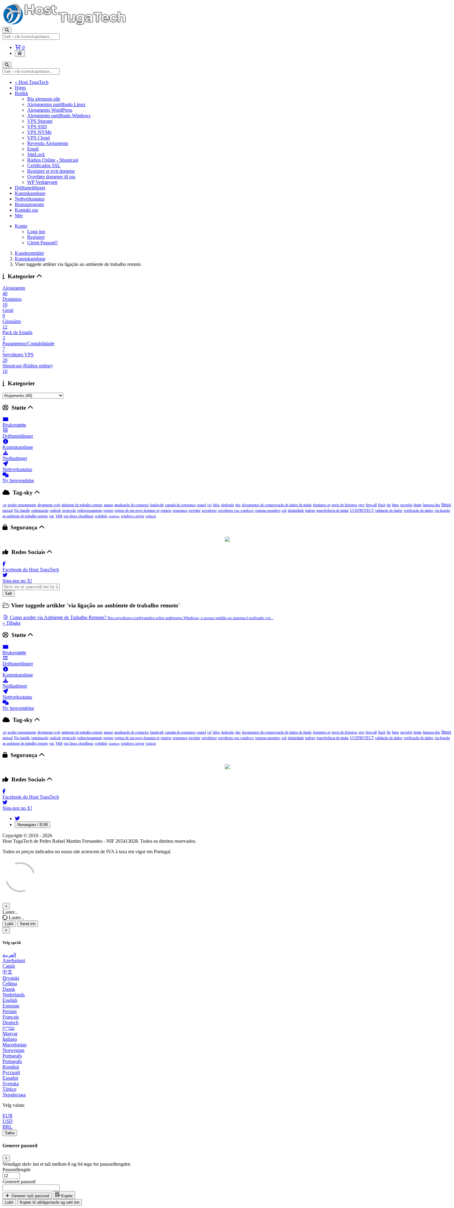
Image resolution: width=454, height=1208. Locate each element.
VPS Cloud (38, 137)
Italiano (9, 1039)
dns (238, 505)
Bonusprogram (29, 204)
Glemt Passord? (42, 242)
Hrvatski (10, 978)
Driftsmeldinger (30, 187)
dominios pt (321, 505)
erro (361, 505)
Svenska (10, 1083)
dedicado (227, 505)
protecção (69, 510)
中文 (7, 971)
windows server (132, 516)
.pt (4, 505)
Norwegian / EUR (32, 824)
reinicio (166, 510)
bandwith (157, 505)
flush (381, 505)
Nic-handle (22, 510)
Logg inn (36, 231)
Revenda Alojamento (47, 143)
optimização (39, 510)
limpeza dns (431, 505)
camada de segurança (180, 505)
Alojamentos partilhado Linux (56, 104)
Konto (21, 226)
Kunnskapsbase (30, 193)
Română (10, 1066)
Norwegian (13, 1050)
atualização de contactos (131, 505)
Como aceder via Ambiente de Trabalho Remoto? (141, 617)
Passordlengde (16, 1169)
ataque (108, 505)
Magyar (10, 1033)
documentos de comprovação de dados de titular (277, 505)
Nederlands (13, 994)
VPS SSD (37, 126)
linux (446, 504)
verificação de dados (418, 510)
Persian (9, 1011)
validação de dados (388, 510)
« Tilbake (11, 623)
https (395, 505)
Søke (10, 1133)
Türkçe (9, 1089)
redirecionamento (89, 510)
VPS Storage (40, 121)
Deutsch (10, 1022)
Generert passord (19, 1181)
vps (59, 515)
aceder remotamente (21, 505)
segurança (180, 510)
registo (108, 510)
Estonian (10, 1005)
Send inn (28, 923)
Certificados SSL (44, 165)
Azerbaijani (13, 960)
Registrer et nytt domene (51, 171)
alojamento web (48, 505)
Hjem (20, 87)
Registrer (36, 237)
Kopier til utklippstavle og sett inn (49, 1202)
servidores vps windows (236, 510)
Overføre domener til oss (51, 176)
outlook (55, 510)
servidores (209, 510)
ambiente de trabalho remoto (82, 505)
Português (12, 1055)
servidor (194, 510)
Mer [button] (19, 215)
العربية (9, 955)
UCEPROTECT (362, 510)
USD (7, 1121)
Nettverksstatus (29, 198)
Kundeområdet (29, 253)
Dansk (8, 989)
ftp (389, 505)
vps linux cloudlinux (79, 516)
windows (114, 516)
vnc (51, 516)
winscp (150, 516)
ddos (216, 505)
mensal (7, 510)
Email (33, 148)
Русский (11, 1072)
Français (10, 1017)
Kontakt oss (26, 210)
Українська (14, 1094)
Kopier (66, 1196)
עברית (8, 1028)
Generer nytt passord (29, 1196)
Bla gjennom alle (43, 98)
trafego (310, 510)
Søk (8, 593)
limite (418, 505)
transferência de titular (333, 510)
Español (10, 1078)
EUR (7, 1115)
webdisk (101, 516)
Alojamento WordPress (49, 110)
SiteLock (36, 154)
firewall (371, 505)
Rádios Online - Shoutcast (52, 160)
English (9, 1000)
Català (8, 966)
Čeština (9, 983)
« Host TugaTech (31, 82)
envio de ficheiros (344, 505)
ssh (284, 510)
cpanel (201, 505)
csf (209, 505)
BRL (7, 1126)
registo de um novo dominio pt (137, 510)
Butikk (21, 93)
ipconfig (406, 505)
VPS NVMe (39, 132)
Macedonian (14, 1044)
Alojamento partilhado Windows (58, 115)
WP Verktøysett (42, 182)
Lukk (9, 923)
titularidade (296, 510)
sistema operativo (267, 510)
